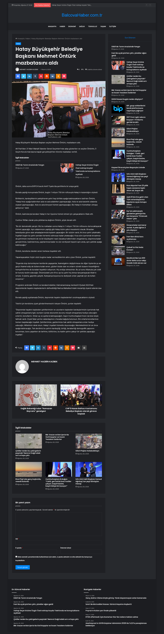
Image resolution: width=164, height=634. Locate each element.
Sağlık (82, 26)
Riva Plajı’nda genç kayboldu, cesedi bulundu (28, 480)
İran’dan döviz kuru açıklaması (135, 237)
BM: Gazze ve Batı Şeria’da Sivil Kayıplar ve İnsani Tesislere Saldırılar (57, 437)
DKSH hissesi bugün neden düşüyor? (127, 99)
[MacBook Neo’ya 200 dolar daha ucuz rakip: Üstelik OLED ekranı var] (118, 261)
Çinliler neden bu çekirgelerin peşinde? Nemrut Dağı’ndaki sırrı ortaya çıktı (28, 453)
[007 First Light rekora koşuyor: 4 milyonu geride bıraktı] (118, 120)
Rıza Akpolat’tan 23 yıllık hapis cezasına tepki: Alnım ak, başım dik (137, 188)
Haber (62, 26)
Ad (17, 539)
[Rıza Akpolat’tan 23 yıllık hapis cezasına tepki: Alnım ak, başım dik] (118, 188)
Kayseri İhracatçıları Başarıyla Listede (128, 167)
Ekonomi (72, 26)
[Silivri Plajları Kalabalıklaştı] (89, 441)
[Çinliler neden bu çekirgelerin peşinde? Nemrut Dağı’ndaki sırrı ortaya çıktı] (28, 441)
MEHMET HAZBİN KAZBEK (29, 69)
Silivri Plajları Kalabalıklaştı (87, 451)
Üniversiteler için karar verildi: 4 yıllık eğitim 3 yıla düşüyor (136, 227)
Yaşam (103, 26)
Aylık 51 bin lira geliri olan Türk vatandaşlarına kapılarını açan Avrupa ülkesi (137, 201)
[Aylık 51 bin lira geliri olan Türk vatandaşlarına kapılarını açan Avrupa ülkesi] (118, 200)
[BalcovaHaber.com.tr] (82, 15)
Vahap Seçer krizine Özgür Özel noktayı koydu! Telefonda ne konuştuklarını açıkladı (83, 5)
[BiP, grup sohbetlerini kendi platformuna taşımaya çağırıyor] (118, 108)
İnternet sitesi (65, 548)
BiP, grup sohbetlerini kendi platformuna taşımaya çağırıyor (136, 108)
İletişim (112, 26)
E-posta (19, 548)
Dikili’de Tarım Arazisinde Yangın (30, 165)
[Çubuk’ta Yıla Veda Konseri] (118, 250)
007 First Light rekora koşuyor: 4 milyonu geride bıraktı (136, 119)
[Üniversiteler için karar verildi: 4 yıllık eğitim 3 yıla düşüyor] (118, 228)
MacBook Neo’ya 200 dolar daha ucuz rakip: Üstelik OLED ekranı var (136, 260)
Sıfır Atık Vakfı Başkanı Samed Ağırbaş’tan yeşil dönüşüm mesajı (89, 481)
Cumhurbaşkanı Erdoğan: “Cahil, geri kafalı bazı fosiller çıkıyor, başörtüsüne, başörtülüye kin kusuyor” (58, 482)
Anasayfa (52, 26)
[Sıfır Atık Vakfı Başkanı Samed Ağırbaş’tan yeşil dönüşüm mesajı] (89, 469)
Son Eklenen (130, 37)
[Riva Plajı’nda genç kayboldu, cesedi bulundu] (28, 469)
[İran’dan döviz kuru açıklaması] (118, 239)
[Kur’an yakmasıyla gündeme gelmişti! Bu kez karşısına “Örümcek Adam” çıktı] (118, 214)
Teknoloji (92, 26)
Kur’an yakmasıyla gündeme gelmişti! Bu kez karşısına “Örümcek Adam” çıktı (137, 215)
